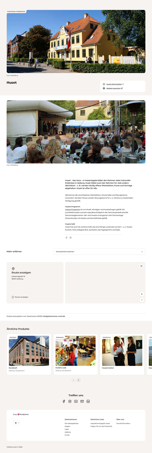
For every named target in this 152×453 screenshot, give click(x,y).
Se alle (67, 435)
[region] (105, 282)
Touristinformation (123, 423)
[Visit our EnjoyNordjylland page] (76, 401)
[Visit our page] (70, 401)
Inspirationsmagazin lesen (100, 423)
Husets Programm (72, 210)
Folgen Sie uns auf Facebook (101, 426)
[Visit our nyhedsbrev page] (82, 401)
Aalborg (68, 432)
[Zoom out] (141, 299)
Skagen (67, 426)
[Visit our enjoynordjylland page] (64, 401)
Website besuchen (113, 88)
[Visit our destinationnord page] (88, 401)
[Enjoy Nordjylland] (20, 414)
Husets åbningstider (114, 84)
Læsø (67, 429)
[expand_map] (141, 266)
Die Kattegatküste (71, 423)
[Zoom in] (141, 294)
